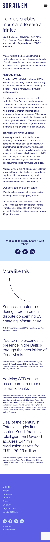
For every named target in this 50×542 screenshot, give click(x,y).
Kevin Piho (6, 462)
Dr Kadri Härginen (33, 328)
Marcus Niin (30, 460)
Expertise (7, 487)
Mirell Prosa (8, 205)
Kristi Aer (16, 398)
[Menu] (45, 6)
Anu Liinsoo (15, 462)
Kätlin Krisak (31, 395)
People (6, 491)
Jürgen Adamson (25, 43)
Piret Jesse (30, 400)
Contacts (7, 505)
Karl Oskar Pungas (27, 462)
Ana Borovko (26, 407)
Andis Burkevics (8, 405)
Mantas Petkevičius (39, 398)
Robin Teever (20, 460)
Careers (6, 498)
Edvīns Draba (36, 407)
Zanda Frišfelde (30, 405)
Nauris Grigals (20, 400)
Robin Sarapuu (41, 410)
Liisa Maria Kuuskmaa (27, 366)
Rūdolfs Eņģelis (25, 398)
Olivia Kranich (32, 40)
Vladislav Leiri (9, 43)
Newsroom (8, 494)
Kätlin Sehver (12, 330)
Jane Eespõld (7, 398)
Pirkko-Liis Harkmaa (30, 364)
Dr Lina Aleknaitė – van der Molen (32, 402)
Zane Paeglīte (20, 405)
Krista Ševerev (16, 407)
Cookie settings (10, 512)
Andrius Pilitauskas (9, 412)
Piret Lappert (41, 395)
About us (7, 501)
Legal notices (9, 509)
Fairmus (15, 59)
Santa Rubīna (14, 402)
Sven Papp (31, 458)
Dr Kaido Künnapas (16, 364)
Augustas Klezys (9, 400)
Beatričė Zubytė (29, 410)
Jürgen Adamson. (11, 214)
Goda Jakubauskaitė (16, 410)
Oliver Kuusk (14, 366)
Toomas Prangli (16, 40)
